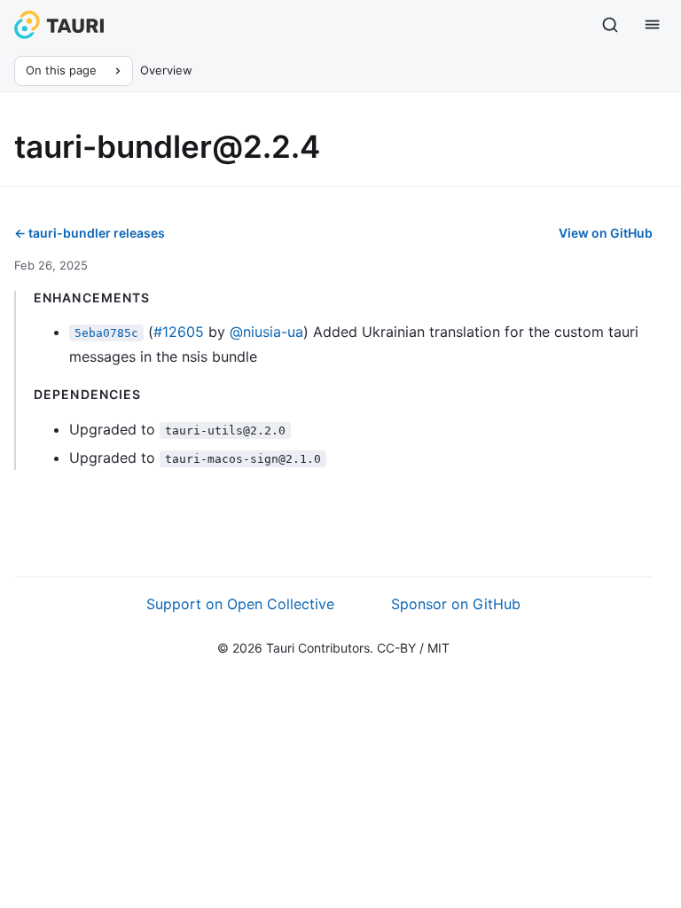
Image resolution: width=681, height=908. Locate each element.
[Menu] (652, 25)
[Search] (610, 25)
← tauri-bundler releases (89, 232)
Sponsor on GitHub (456, 604)
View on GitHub (606, 232)
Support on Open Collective (240, 604)
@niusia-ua (266, 331)
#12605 (178, 331)
